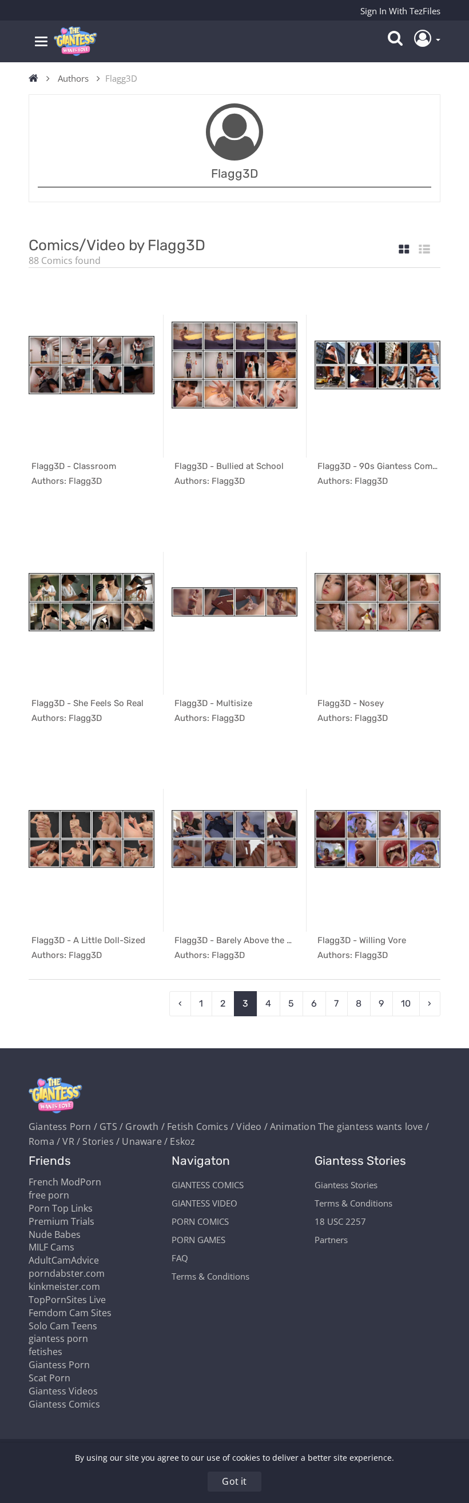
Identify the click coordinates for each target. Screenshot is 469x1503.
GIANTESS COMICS (208, 1185)
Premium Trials (61, 1221)
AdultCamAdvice (64, 1260)
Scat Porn (49, 1378)
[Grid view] (404, 250)
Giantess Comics (64, 1404)
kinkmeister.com (64, 1286)
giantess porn (58, 1338)
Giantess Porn (59, 1364)
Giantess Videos (63, 1391)
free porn (49, 1195)
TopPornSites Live (67, 1299)
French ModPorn (65, 1182)
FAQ (180, 1258)
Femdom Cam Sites (70, 1312)
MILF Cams (51, 1247)
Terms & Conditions (210, 1276)
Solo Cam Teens (63, 1326)
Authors (73, 78)
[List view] (424, 250)
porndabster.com (67, 1273)
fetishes (45, 1351)
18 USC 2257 (340, 1221)
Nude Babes (55, 1234)
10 (406, 1003)
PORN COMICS (200, 1221)
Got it (234, 1481)
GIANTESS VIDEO (204, 1203)
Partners (331, 1239)
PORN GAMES (198, 1239)
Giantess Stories (346, 1185)
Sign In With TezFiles (400, 11)
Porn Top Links (61, 1208)
